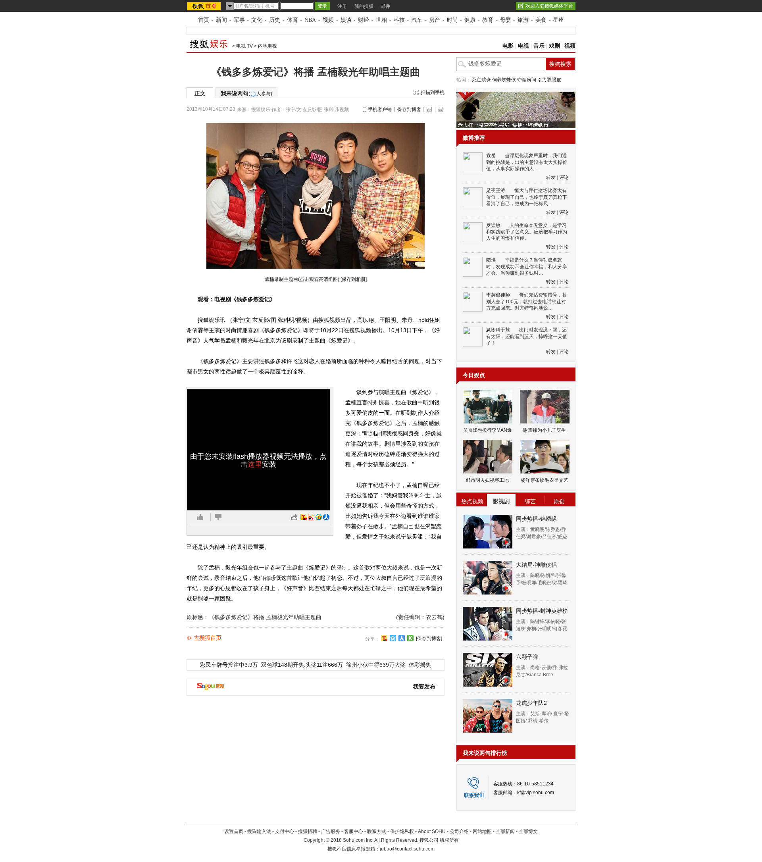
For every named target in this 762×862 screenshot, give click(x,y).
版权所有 (449, 840)
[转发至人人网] (326, 517)
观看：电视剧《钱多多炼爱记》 (236, 299)
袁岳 (491, 155)
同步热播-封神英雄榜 (542, 611)
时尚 (452, 20)
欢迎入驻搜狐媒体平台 (549, 6)
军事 (239, 20)
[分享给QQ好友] (393, 638)
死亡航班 (481, 80)
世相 (381, 20)
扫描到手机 (432, 92)
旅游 (523, 20)
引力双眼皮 (549, 80)
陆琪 (491, 260)
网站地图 (482, 831)
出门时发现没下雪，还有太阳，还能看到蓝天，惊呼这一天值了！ (526, 336)
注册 (342, 6)
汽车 (416, 20)
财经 (363, 20)
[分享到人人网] (401, 638)
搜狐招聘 (307, 831)
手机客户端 (380, 109)
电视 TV (244, 46)
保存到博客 (409, 109)
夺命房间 (526, 80)
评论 (564, 177)
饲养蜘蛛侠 (504, 80)
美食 (540, 20)
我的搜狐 (363, 6)
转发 (551, 177)
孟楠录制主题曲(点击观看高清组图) (302, 279)
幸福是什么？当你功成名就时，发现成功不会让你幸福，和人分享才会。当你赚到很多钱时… (526, 266)
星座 (558, 20)
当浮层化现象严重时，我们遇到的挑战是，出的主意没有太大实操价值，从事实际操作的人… (526, 162)
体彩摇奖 (420, 665)
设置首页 (233, 831)
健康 (469, 20)
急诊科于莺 (498, 330)
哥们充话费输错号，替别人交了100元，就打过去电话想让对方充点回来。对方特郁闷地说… (526, 301)
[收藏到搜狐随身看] (410, 638)
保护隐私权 (402, 831)
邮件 (385, 6)
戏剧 (554, 46)
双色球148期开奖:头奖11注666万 (302, 665)
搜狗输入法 (259, 831)
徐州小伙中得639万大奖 (376, 665)
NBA (310, 20)
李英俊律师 (498, 295)
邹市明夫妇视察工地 (487, 480)
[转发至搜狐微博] (303, 517)
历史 (274, 20)
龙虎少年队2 (531, 703)
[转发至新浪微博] (311, 517)
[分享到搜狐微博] (384, 638)
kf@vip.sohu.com (535, 792)
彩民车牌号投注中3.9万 (229, 665)
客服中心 (353, 831)
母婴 (505, 20)
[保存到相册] (354, 279)
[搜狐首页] (204, 6)
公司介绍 (459, 831)
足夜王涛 (495, 190)
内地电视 (267, 46)
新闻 (221, 20)
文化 (256, 20)
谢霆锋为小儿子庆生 (544, 430)
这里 (255, 464)
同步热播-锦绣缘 (536, 519)
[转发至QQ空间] (319, 517)
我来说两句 (246, 93)
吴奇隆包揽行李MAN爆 (487, 430)
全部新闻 (505, 831)
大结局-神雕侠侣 (536, 565)
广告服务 (330, 831)
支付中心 (284, 831)
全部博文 (528, 831)
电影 (508, 46)
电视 (523, 46)
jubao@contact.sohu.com (407, 849)
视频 (328, 20)
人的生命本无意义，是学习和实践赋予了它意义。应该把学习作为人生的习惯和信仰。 (526, 232)
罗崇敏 (493, 225)
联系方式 (376, 831)
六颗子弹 (527, 657)
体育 (292, 20)
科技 (399, 20)
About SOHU (432, 831)
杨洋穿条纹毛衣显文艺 (544, 480)
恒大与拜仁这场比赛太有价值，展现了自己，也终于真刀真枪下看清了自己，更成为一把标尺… (526, 197)
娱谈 (346, 20)
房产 (434, 20)
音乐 (539, 46)
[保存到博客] (429, 638)
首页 (203, 20)
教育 (487, 20)
